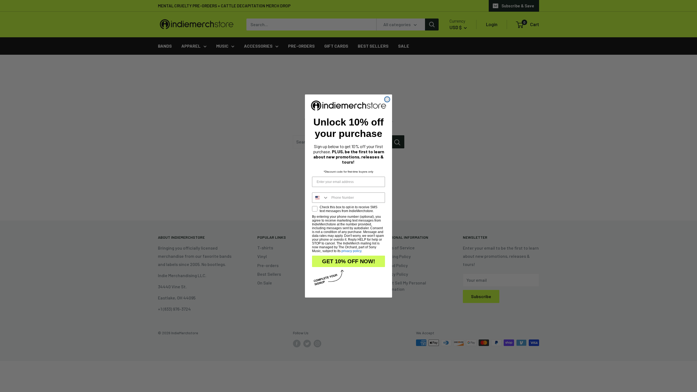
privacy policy (351, 251)
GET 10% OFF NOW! (348, 261)
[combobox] (320, 198)
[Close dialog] (387, 99)
